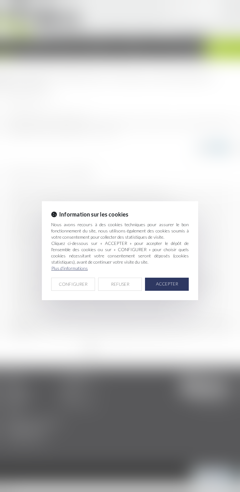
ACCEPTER (167, 283)
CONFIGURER (73, 284)
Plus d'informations (69, 268)
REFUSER (120, 284)
